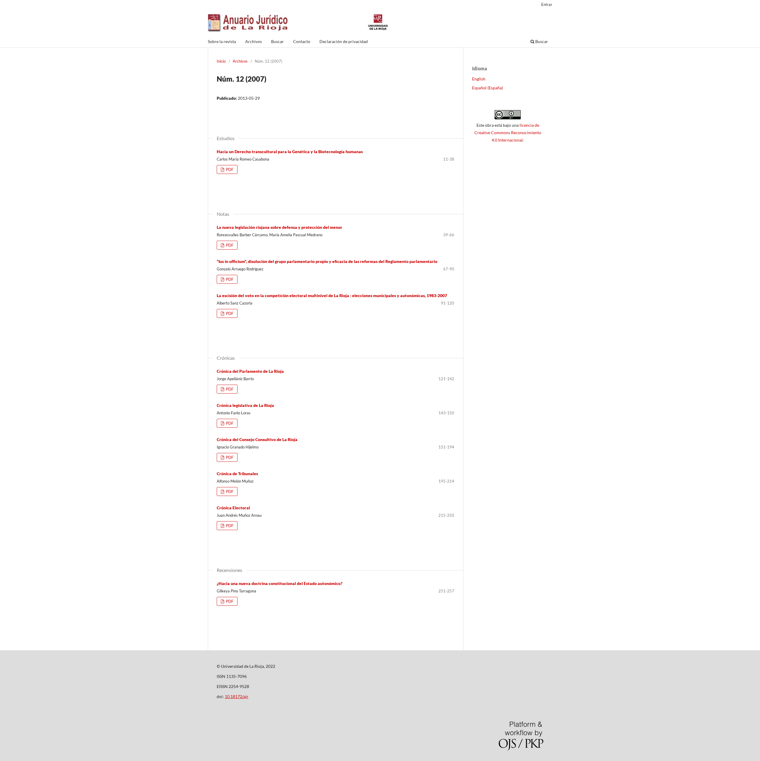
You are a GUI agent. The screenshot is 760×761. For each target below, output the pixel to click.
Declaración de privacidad (343, 41)
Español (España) (487, 87)
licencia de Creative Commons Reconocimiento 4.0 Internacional (507, 132)
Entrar (546, 4)
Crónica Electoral (233, 507)
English (478, 78)
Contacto (301, 41)
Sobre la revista (222, 41)
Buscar (277, 41)
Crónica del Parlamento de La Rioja (250, 371)
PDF (229, 169)
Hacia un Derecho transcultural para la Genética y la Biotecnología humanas (290, 151)
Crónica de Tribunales (237, 473)
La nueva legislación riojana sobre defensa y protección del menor (279, 227)
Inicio (221, 61)
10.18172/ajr (236, 696)
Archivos (253, 41)
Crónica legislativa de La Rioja (245, 405)
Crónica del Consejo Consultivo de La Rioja (257, 439)
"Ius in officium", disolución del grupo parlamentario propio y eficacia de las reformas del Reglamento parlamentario (327, 261)
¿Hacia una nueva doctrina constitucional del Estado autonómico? (279, 583)
